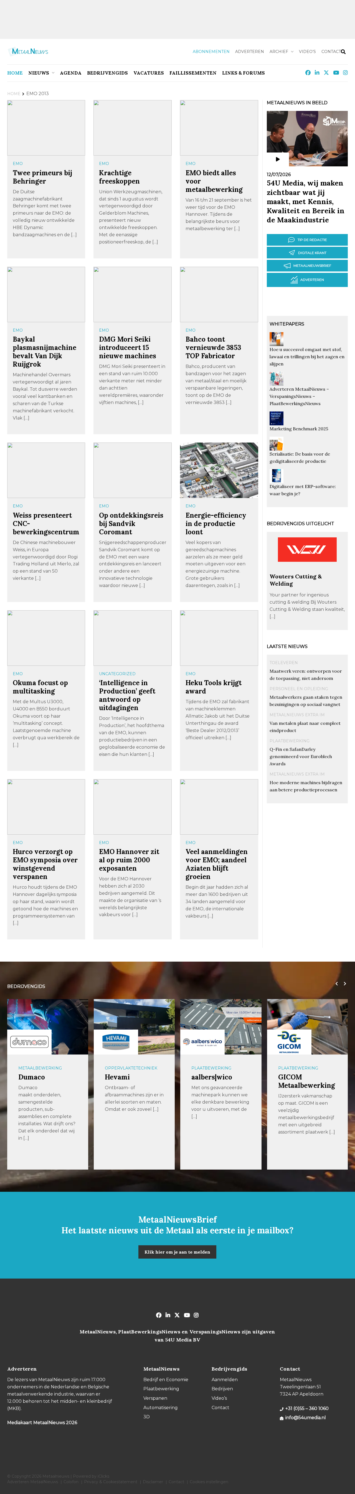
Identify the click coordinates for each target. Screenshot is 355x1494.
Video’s (307, 51)
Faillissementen (193, 73)
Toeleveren (284, 662)
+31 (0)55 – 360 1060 (307, 1408)
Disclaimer (153, 1481)
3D (146, 1416)
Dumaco (31, 1077)
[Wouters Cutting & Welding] (307, 570)
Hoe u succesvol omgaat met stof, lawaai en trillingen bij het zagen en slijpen (307, 357)
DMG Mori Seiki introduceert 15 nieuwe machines (127, 347)
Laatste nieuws (287, 646)
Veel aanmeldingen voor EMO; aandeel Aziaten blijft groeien (217, 864)
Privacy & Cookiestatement (110, 1481)
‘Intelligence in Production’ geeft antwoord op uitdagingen (127, 695)
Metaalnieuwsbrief (312, 265)
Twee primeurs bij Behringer (42, 177)
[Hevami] (116, 1042)
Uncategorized (117, 673)
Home (15, 73)
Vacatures (148, 73)
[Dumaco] (29, 1042)
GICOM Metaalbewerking (306, 1081)
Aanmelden (225, 1379)
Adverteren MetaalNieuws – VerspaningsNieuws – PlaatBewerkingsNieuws (299, 396)
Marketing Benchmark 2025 (299, 428)
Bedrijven (222, 1388)
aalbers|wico (211, 1077)
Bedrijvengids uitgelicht (300, 523)
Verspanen (155, 1398)
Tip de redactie (312, 240)
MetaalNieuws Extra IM (297, 714)
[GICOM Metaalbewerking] (289, 1042)
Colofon (71, 1481)
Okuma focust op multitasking (40, 687)
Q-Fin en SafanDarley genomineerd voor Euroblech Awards (301, 756)
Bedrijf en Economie (165, 1379)
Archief (279, 51)
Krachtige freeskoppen (119, 177)
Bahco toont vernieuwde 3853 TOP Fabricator (213, 347)
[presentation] (335, 983)
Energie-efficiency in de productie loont (216, 523)
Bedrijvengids (107, 73)
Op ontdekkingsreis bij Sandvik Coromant (131, 523)
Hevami (117, 1077)
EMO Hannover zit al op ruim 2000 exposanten (129, 860)
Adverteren (249, 51)
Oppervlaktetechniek (131, 1068)
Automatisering (160, 1407)
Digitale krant (312, 253)
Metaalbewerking (40, 1068)
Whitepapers (287, 324)
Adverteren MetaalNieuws (32, 1481)
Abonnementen (211, 51)
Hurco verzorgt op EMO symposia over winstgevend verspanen (45, 864)
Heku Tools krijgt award (214, 687)
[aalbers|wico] (202, 1042)
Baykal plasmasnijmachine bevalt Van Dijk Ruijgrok (44, 352)
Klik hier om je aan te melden (177, 1252)
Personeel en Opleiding (299, 688)
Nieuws (38, 73)
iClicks (103, 1476)
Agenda (71, 73)
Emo (18, 163)
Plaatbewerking (290, 740)
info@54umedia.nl (305, 1417)
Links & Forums (243, 73)
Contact (331, 51)
